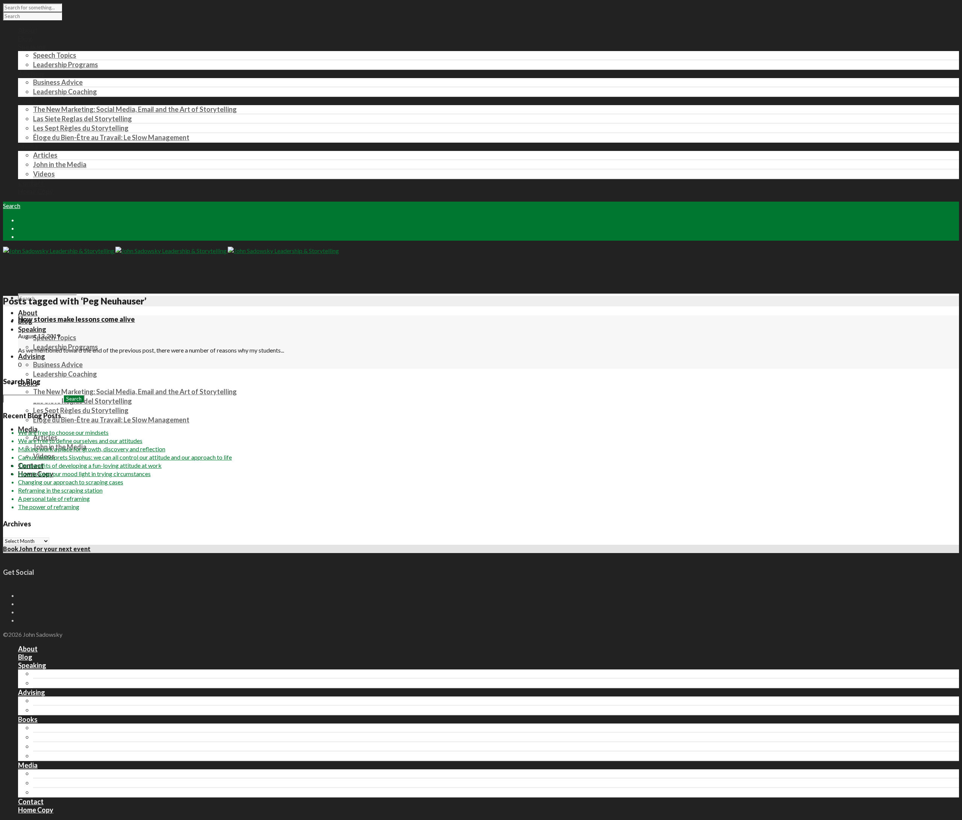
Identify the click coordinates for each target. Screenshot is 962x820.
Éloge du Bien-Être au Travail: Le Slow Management (111, 137)
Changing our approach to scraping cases (70, 481)
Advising (31, 356)
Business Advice (58, 82)
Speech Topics (54, 55)
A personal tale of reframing (54, 498)
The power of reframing (48, 506)
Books (28, 719)
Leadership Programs (65, 64)
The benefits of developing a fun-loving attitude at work (90, 465)
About (28, 313)
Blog (25, 657)
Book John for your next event (47, 548)
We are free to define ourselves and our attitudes (80, 440)
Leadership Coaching (65, 91)
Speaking (32, 329)
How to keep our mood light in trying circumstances (84, 473)
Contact (31, 801)
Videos (44, 174)
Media (28, 765)
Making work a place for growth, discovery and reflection (91, 448)
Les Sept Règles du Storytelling (81, 128)
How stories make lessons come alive (76, 319)
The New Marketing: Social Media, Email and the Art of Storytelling (135, 109)
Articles (45, 155)
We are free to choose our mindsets (63, 432)
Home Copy (35, 810)
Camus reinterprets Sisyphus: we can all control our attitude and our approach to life (125, 457)
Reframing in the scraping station (60, 490)
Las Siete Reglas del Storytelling (82, 119)
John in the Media (59, 164)
